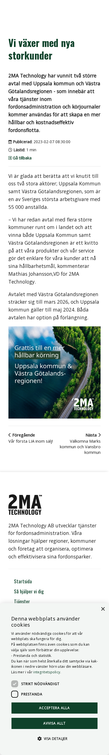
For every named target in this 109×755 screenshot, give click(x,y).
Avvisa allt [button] (54, 723)
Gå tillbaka (22, 158)
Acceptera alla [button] (54, 708)
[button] (54, 738)
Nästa (80, 443)
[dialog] (54, 679)
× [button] (103, 609)
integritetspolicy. (47, 672)
